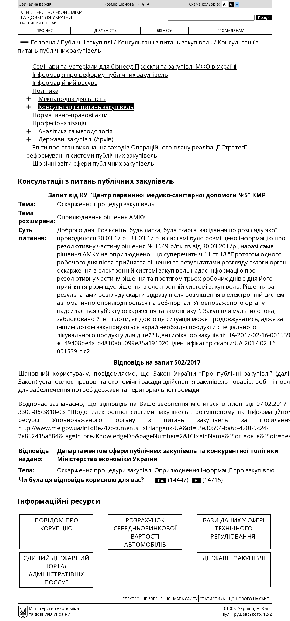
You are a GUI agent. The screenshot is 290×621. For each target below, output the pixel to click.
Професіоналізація (59, 123)
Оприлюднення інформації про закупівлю (214, 470)
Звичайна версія (35, 4)
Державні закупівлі (233, 558)
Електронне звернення (146, 598)
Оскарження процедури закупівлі (105, 470)
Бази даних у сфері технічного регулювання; (234, 528)
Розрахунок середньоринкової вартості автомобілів (145, 532)
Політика (45, 91)
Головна (43, 42)
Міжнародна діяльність (72, 99)
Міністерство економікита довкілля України (51, 17)
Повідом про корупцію (56, 524)
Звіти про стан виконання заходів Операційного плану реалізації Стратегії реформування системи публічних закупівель (136, 151)
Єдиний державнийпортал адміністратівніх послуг (56, 570)
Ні (196, 480)
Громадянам (230, 30)
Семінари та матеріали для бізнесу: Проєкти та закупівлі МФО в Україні (134, 66)
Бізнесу (164, 30)
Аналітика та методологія (75, 131)
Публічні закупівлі (86, 42)
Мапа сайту (185, 598)
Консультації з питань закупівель (165, 42)
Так (160, 480)
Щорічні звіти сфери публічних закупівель (93, 163)
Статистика (212, 598)
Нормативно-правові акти (70, 115)
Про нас (44, 30)
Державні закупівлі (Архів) (75, 139)
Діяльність (105, 30)
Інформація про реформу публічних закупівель (100, 74)
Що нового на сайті (249, 598)
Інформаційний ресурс (64, 82)
